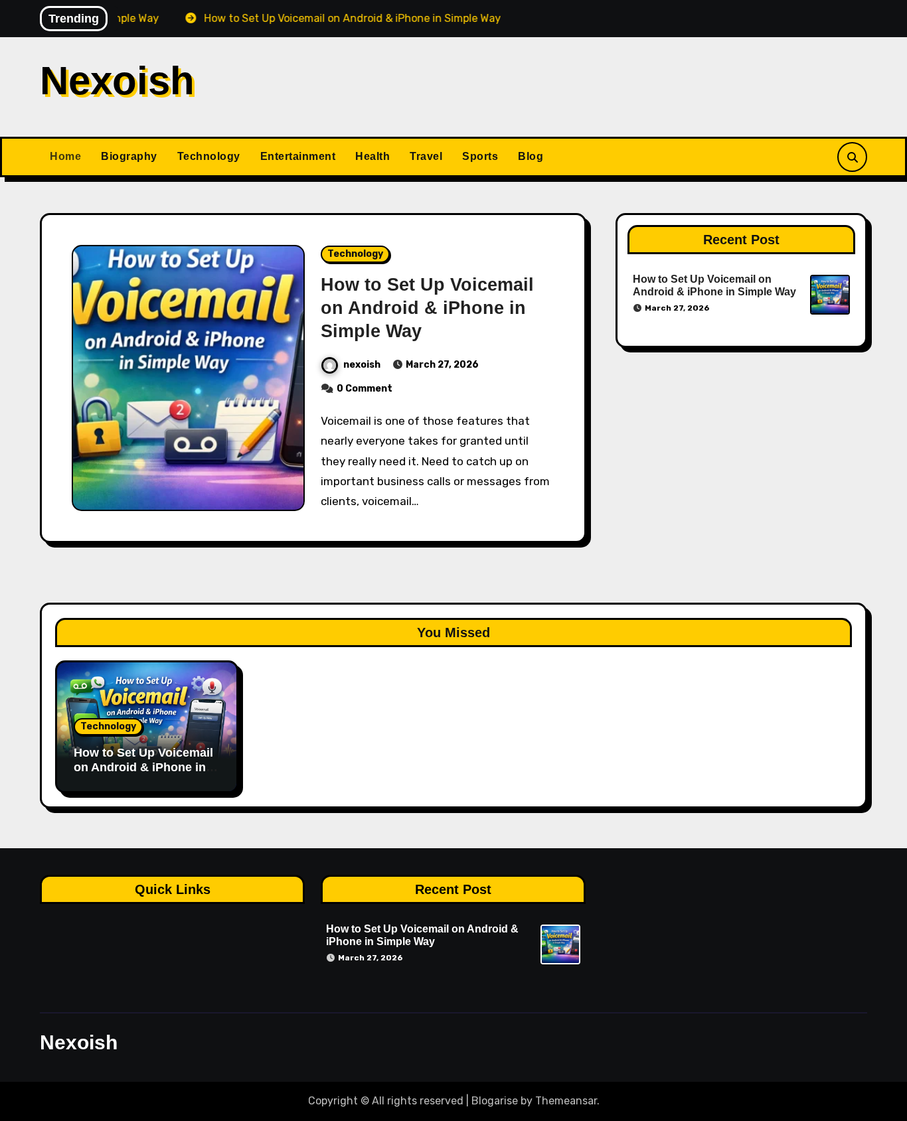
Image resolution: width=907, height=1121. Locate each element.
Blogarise (494, 1100)
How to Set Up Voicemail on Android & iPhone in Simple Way (427, 308)
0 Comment (364, 388)
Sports (480, 156)
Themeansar (566, 1100)
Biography (129, 156)
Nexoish (117, 80)
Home (65, 156)
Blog (530, 156)
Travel (426, 156)
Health (372, 156)
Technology (208, 156)
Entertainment (298, 156)
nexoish (361, 364)
